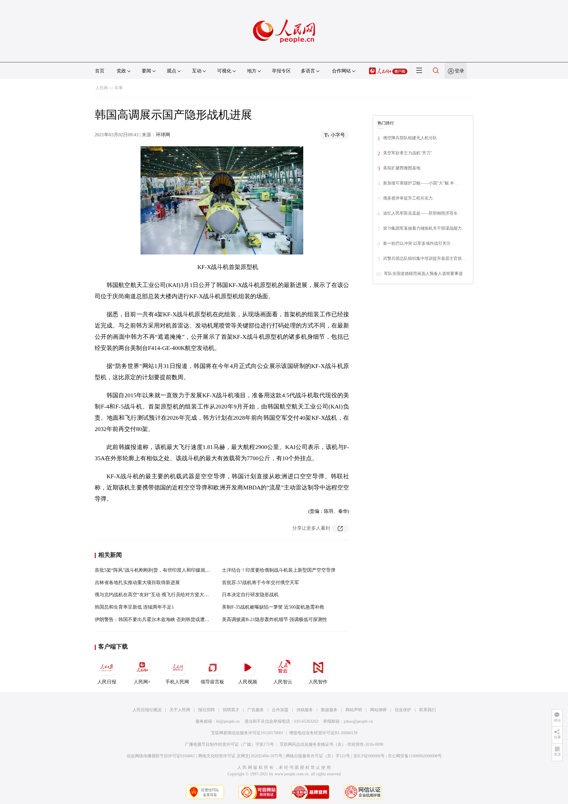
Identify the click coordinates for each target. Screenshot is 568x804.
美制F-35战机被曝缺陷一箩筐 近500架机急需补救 (273, 607)
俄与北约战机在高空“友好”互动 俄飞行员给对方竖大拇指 (154, 594)
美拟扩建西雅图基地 (401, 168)
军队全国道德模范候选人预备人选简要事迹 (423, 273)
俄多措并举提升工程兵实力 (408, 198)
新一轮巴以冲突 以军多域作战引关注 (417, 243)
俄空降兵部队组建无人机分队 (410, 138)
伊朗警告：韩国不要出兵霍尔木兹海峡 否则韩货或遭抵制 (154, 619)
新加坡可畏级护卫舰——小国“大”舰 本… (420, 183)
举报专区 (281, 70)
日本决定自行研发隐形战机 (250, 594)
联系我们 (427, 710)
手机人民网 (177, 681)
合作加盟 (280, 710)
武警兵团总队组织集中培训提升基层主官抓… (424, 258)
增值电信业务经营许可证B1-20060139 (323, 733)
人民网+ (142, 681)
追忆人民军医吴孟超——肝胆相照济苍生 (420, 213)
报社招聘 (206, 710)
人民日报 (106, 681)
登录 (459, 70)
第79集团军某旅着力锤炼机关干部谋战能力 (422, 228)
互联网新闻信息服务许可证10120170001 (247, 733)
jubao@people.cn (358, 721)
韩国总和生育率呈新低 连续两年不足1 (134, 607)
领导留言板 (212, 681)
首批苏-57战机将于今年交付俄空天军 (260, 582)
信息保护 (403, 710)
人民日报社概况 (147, 710)
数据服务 (329, 710)
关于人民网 (180, 710)
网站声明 (354, 710)
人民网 (102, 88)
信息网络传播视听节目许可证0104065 (161, 756)
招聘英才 (231, 710)
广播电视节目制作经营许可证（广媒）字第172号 (229, 744)
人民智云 (282, 681)
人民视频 (247, 681)
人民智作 (318, 681)
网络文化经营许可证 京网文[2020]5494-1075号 (240, 756)
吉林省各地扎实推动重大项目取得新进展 (137, 582)
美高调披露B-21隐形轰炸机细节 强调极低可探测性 (274, 619)
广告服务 (255, 710)
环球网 (163, 134)
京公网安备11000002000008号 (415, 756)
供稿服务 (304, 710)
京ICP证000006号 (369, 756)
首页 (99, 70)
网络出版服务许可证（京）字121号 (318, 756)
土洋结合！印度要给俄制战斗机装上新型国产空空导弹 (278, 570)
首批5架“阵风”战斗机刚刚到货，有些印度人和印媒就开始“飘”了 (161, 570)
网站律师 (378, 710)
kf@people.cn (228, 721)
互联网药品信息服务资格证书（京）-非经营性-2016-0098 (331, 744)
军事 (118, 88)
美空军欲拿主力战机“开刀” (407, 153)
